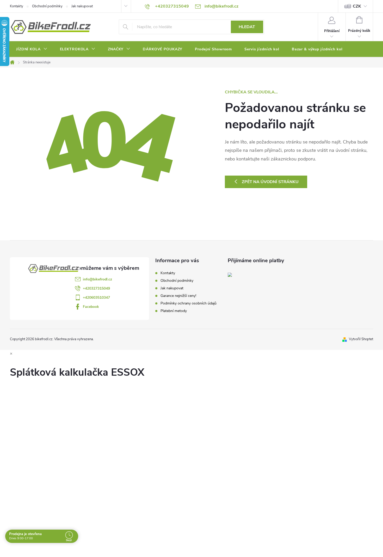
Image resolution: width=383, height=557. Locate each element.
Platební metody (173, 310)
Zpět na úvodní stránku (270, 182)
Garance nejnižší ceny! (178, 295)
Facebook (91, 306)
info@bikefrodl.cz (97, 279)
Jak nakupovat (82, 6)
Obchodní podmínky (47, 6)
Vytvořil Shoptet (361, 339)
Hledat (247, 27)
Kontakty (16, 6)
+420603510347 (96, 297)
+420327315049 (96, 288)
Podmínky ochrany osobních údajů (188, 303)
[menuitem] (32, 49)
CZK (357, 6)
